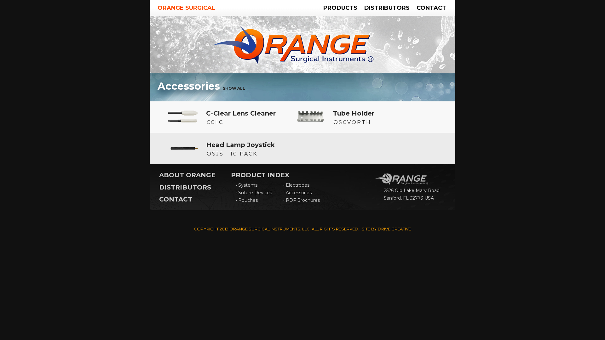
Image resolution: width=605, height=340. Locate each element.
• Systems (246, 185)
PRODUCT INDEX (260, 175)
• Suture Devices (254, 193)
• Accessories (297, 193)
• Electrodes (296, 185)
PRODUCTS (340, 7)
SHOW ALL (234, 88)
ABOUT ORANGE (187, 175)
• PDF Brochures (301, 200)
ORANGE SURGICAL (186, 7)
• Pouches (247, 200)
